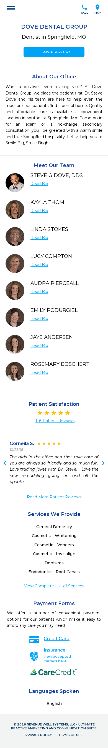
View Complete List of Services (54, 585)
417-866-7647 (54, 52)
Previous (103, 463)
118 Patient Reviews (54, 420)
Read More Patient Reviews (54, 497)
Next (4, 463)
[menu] (11, 8)
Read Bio (39, 183)
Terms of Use (70, 735)
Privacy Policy (38, 735)
